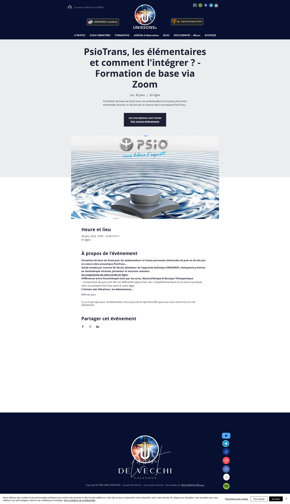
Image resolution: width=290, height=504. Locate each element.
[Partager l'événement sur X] (90, 326)
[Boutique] (226, 477)
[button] (216, 5)
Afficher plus (88, 294)
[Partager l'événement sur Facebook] (82, 326)
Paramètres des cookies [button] (236, 498)
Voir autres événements (145, 121)
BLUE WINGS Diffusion (193, 485)
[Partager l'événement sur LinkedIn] (97, 326)
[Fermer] (286, 499)
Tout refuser (259, 498)
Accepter (276, 498)
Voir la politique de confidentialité (79, 500)
